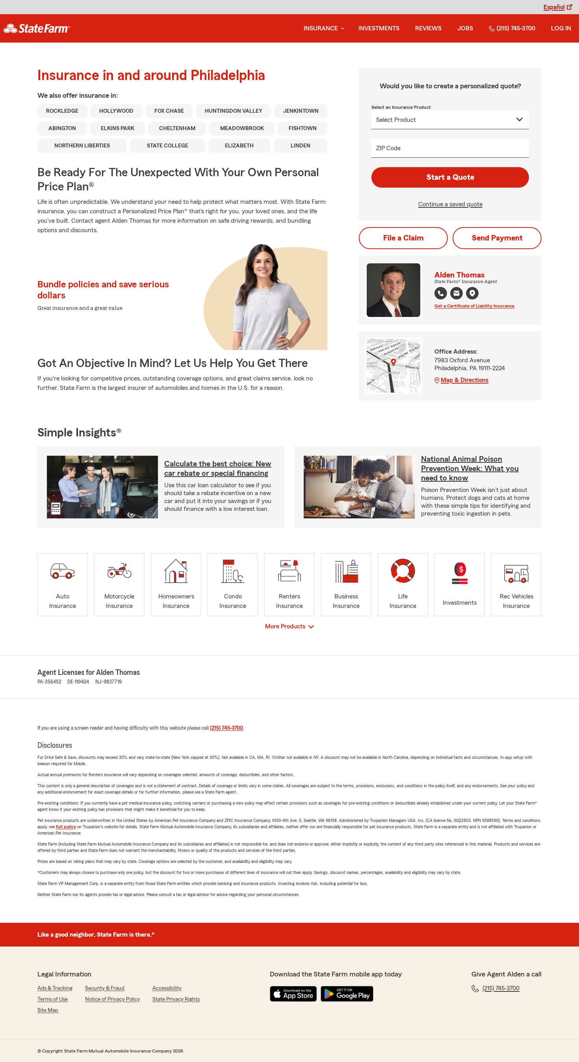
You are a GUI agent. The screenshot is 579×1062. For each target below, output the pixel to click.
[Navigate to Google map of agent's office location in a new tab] (472, 293)
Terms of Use (52, 999)
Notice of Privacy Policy (112, 999)
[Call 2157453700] (440, 293)
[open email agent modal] (456, 294)
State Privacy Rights (176, 999)
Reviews (428, 28)
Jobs (465, 28)
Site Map (47, 1010)
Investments (378, 28)
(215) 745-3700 (516, 28)
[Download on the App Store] (293, 994)
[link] (37, 28)
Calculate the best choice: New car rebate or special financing (217, 468)
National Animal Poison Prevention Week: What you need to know (470, 468)
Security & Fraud (104, 988)
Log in (561, 28)
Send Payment (497, 238)
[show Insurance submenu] (341, 29)
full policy (66, 826)
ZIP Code (388, 148)
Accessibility (167, 988)
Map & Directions (464, 380)
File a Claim (403, 238)
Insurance (321, 28)
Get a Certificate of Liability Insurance (474, 306)
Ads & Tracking (54, 988)
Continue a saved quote (450, 204)
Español (554, 7)
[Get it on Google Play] (347, 994)
